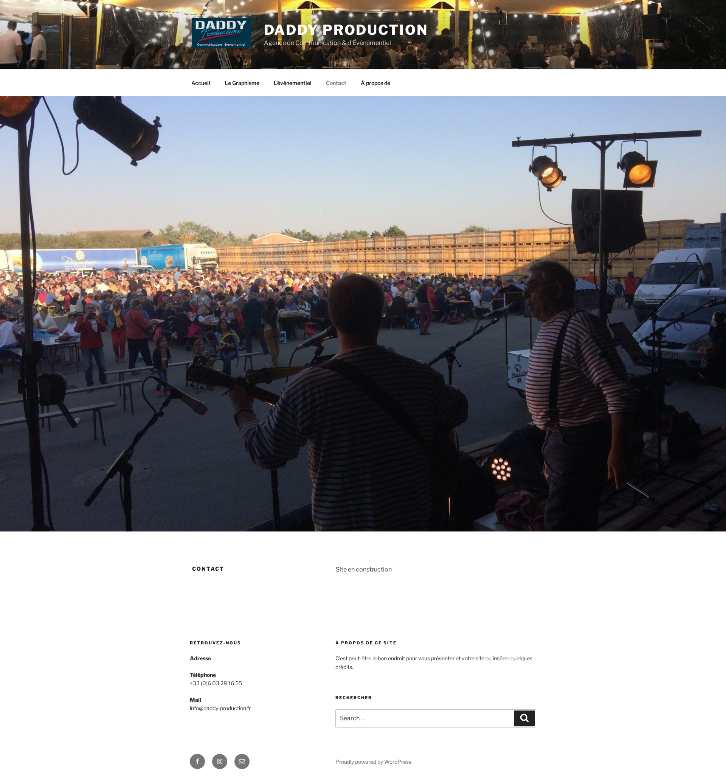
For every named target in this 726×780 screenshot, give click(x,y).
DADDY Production (346, 30)
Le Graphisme (242, 83)
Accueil (200, 83)
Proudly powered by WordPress (373, 761)
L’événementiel (293, 83)
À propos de (375, 83)
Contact (336, 83)
